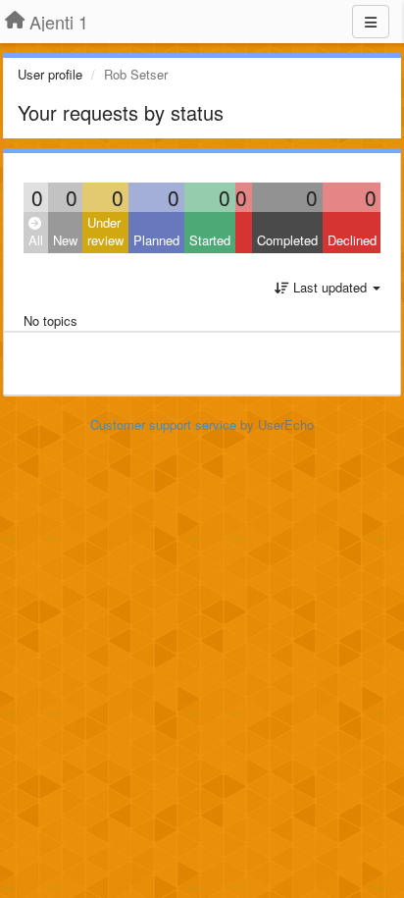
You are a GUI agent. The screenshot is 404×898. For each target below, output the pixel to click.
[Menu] (370, 21)
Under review (105, 231)
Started (209, 240)
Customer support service (163, 424)
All (35, 240)
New (65, 240)
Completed (287, 240)
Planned (156, 240)
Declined (352, 240)
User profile (50, 74)
